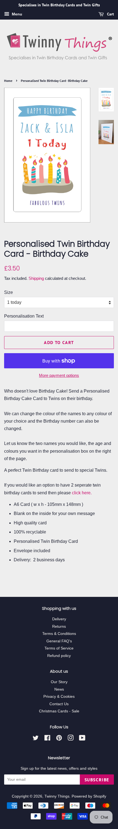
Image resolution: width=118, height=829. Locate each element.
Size (8, 292)
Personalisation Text (24, 316)
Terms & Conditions (59, 634)
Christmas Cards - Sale (59, 711)
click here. (82, 492)
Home (8, 81)
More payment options (59, 375)
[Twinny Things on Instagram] (71, 739)
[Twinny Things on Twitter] (36, 739)
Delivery (59, 619)
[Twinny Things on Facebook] (47, 739)
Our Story (59, 682)
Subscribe (97, 779)
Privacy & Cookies (59, 696)
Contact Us (59, 704)
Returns (59, 626)
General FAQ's (59, 641)
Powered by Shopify (89, 796)
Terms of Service (59, 648)
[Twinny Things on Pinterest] (59, 739)
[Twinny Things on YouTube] (82, 739)
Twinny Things (56, 796)
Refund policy (59, 656)
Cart (110, 14)
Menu (16, 14)
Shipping (36, 278)
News (59, 689)
